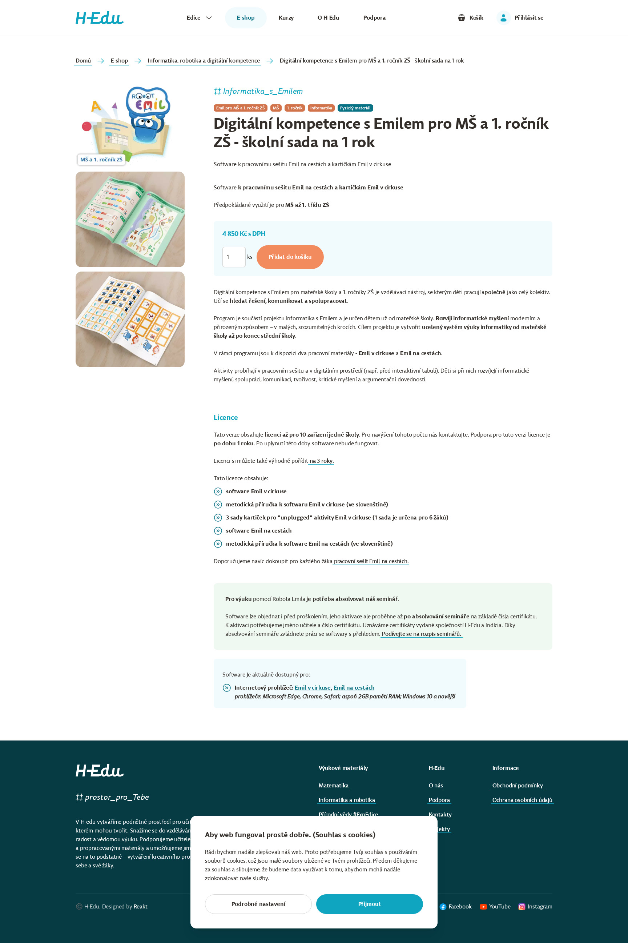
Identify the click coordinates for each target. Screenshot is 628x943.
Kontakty (440, 814)
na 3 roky (321, 460)
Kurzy (286, 17)
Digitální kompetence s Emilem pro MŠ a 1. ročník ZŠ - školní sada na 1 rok (372, 60)
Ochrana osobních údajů (522, 799)
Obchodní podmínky (517, 785)
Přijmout (369, 903)
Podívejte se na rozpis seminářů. (421, 633)
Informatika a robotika (347, 799)
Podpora (374, 17)
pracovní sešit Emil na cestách (370, 561)
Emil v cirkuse (313, 687)
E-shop (119, 60)
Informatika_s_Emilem (263, 91)
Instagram (540, 906)
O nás (436, 785)
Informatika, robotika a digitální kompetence (203, 60)
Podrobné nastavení (258, 903)
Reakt (141, 906)
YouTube (500, 906)
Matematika (334, 785)
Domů (83, 60)
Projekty (439, 829)
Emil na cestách (354, 687)
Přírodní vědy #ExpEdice (348, 814)
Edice (194, 17)
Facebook (460, 906)
